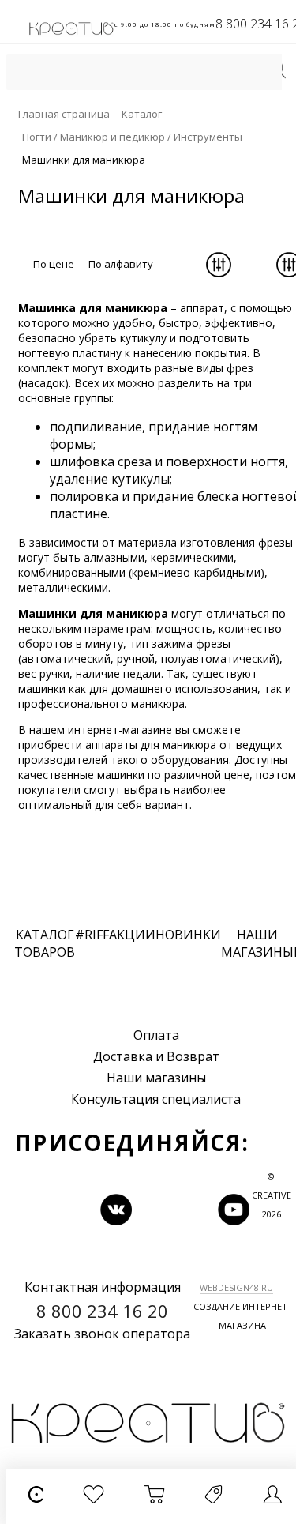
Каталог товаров (44, 943)
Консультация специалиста (156, 1099)
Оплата (156, 1035)
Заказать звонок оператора (102, 1333)
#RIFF (92, 934)
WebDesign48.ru (236, 1287)
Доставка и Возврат (156, 1056)
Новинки (188, 934)
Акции (132, 934)
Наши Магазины (257, 943)
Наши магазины (156, 1077)
